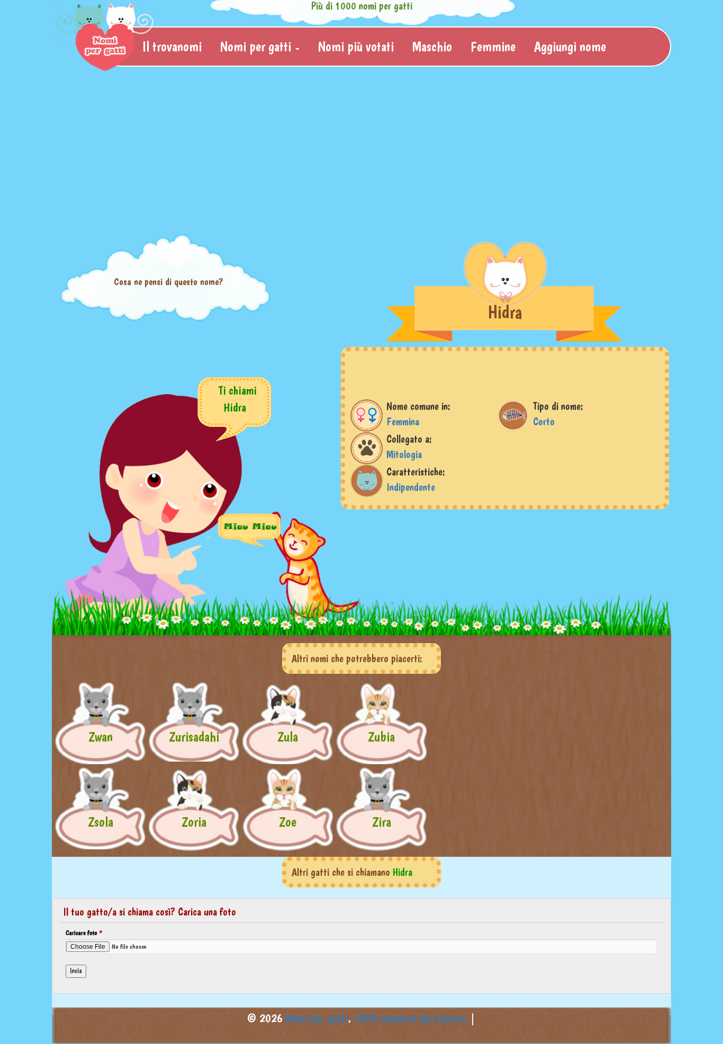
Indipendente (410, 487)
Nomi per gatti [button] (257, 46)
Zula (287, 736)
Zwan (100, 736)
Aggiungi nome (570, 46)
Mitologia (404, 454)
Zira (381, 821)
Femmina (402, 421)
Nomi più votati (356, 46)
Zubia (381, 736)
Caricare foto (84, 933)
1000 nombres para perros (410, 1018)
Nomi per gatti (317, 1018)
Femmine (493, 46)
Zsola (100, 821)
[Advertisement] (361, 151)
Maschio (432, 46)
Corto (544, 421)
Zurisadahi (194, 736)
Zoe (287, 821)
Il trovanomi (172, 46)
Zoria (194, 821)
